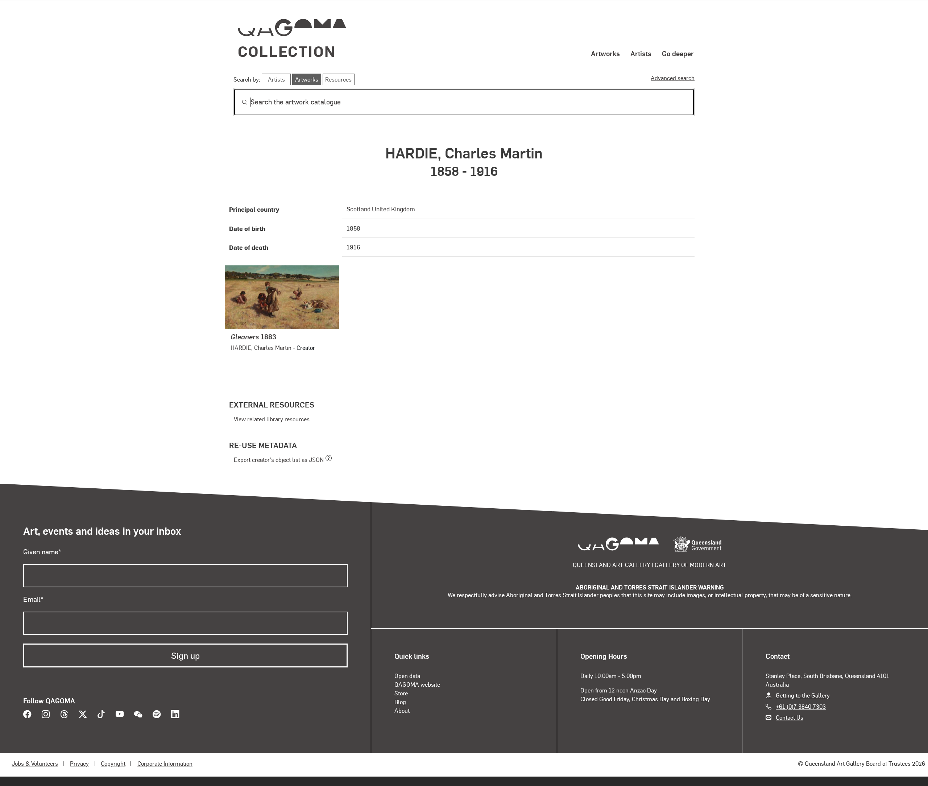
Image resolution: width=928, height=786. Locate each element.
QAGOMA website (417, 684)
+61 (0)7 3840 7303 (801, 706)
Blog (400, 702)
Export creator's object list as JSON (279, 459)
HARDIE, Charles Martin (261, 347)
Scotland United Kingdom (381, 209)
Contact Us (789, 717)
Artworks (605, 53)
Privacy (79, 763)
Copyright (113, 763)
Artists (640, 53)
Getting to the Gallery (803, 695)
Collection (287, 51)
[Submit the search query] (239, 102)
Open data (407, 675)
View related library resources (272, 419)
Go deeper (678, 53)
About (402, 710)
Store (401, 693)
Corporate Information (164, 763)
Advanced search (673, 78)
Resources (338, 79)
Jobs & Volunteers (35, 763)
